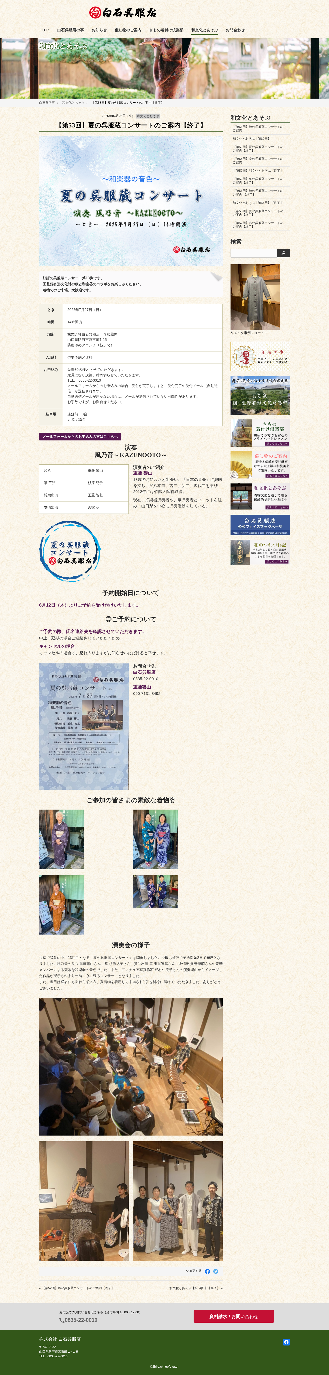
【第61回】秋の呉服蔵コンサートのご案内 (258, 128)
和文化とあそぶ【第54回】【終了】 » (196, 1288)
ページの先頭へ (320, 1366)
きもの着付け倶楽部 (166, 30)
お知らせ (99, 30)
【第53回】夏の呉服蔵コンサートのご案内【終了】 (258, 212)
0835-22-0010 (81, 1320)
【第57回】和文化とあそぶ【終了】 (258, 170)
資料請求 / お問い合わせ (233, 1316)
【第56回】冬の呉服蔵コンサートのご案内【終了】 (258, 180)
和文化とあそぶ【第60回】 (252, 138)
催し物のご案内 (128, 30)
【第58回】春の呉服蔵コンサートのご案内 (258, 160)
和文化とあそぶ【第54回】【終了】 (258, 203)
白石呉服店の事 (70, 30)
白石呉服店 (47, 102)
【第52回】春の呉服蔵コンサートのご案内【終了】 (258, 224)
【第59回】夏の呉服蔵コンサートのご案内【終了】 (258, 148)
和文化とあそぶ (204, 30)
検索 (236, 242)
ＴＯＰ (43, 30)
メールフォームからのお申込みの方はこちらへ (80, 436)
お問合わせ (235, 30)
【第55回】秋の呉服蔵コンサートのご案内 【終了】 (258, 192)
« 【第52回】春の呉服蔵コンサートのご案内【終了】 (76, 1288)
